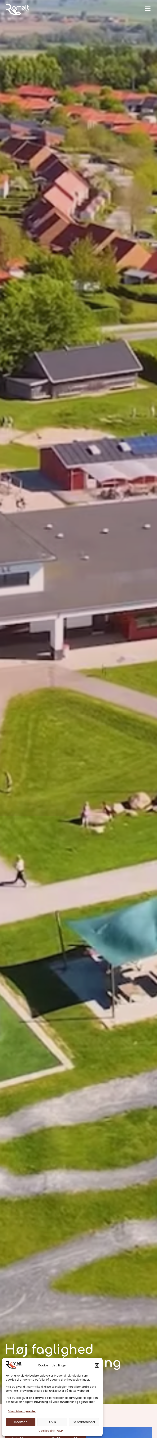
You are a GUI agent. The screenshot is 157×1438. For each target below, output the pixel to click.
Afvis (52, 1422)
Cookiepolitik (46, 1431)
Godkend (21, 1422)
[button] (97, 1365)
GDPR (60, 1431)
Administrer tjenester (22, 1411)
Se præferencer (84, 1422)
